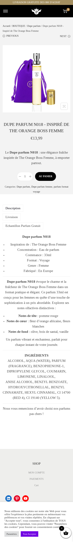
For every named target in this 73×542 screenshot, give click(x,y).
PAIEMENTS (37, 479)
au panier (45, 176)
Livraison (11, 217)
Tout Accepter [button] (29, 534)
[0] (65, 11)
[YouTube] (25, 498)
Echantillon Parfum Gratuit (22, 226)
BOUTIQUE (18, 26)
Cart (36, 485)
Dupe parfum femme (41, 186)
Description (12, 208)
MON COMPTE (36, 472)
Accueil (6, 26)
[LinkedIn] (8, 498)
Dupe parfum (34, 26)
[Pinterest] (17, 498)
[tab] (36, 208)
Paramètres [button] (12, 534)
